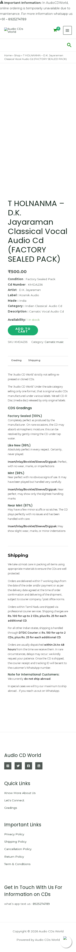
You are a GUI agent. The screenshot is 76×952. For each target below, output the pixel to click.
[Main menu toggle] (67, 30)
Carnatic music (54, 342)
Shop (17, 55)
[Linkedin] (38, 765)
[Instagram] (7, 765)
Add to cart (23, 330)
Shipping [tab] (34, 360)
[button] (69, 45)
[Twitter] (18, 765)
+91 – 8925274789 (13, 19)
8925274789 (41, 903)
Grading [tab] (16, 360)
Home (8, 55)
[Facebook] (28, 765)
